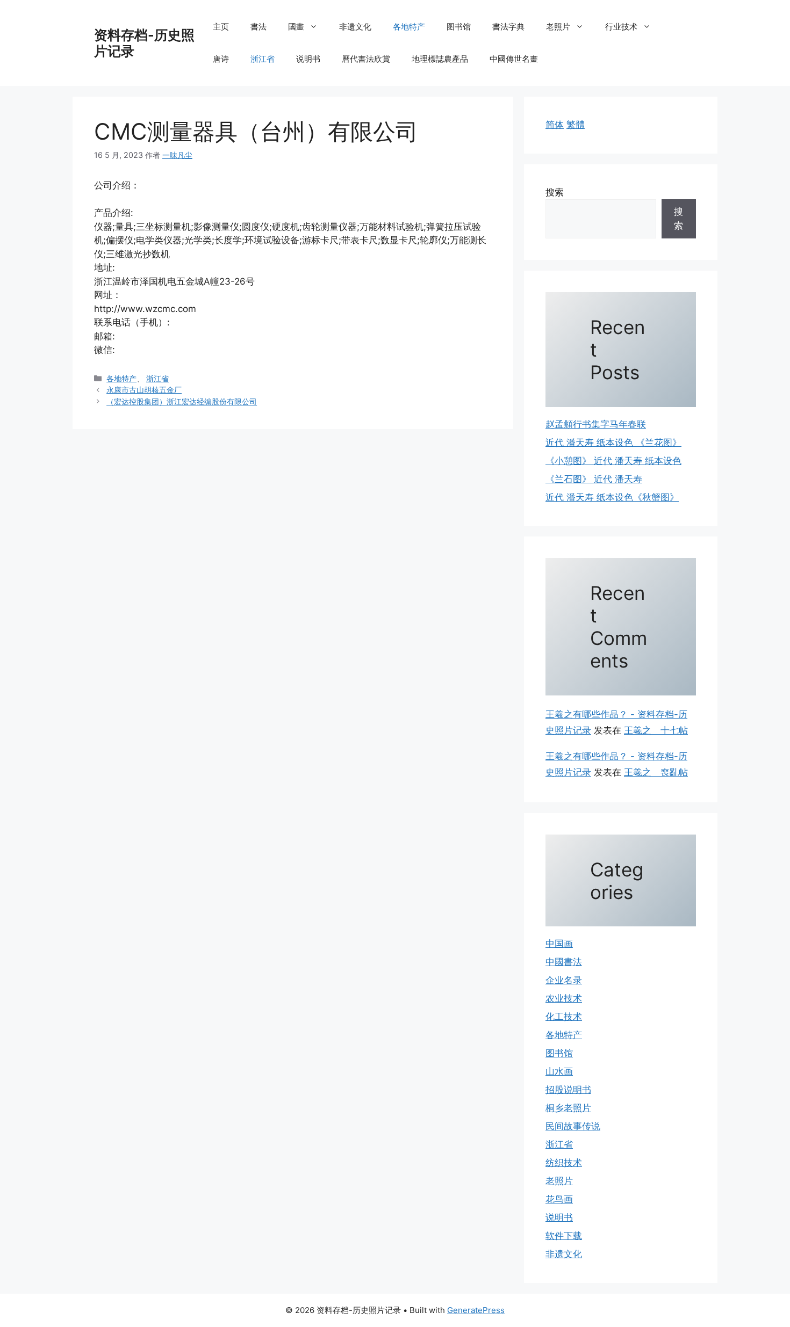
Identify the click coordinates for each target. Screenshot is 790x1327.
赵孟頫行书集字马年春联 (595, 424)
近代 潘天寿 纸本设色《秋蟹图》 (612, 497)
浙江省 (262, 59)
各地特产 (409, 26)
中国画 (559, 943)
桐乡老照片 (568, 1108)
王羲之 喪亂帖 (656, 772)
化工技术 (563, 1016)
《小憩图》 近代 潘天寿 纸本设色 (613, 460)
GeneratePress (476, 1310)
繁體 (575, 124)
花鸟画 (559, 1199)
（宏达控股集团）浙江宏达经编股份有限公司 (181, 401)
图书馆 (459, 26)
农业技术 (563, 998)
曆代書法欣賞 (366, 59)
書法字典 (508, 26)
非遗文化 (355, 26)
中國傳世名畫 (514, 59)
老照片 (558, 26)
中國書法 (563, 961)
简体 (554, 124)
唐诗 (221, 59)
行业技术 (621, 26)
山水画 (559, 1071)
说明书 (308, 59)
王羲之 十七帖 (656, 730)
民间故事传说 (572, 1126)
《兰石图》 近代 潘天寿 (593, 479)
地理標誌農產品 (440, 59)
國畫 (296, 26)
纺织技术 (563, 1162)
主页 (221, 26)
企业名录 (563, 980)
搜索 (554, 192)
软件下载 (563, 1235)
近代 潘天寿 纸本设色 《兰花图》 (613, 442)
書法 (258, 26)
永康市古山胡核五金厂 (144, 389)
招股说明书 (568, 1089)
